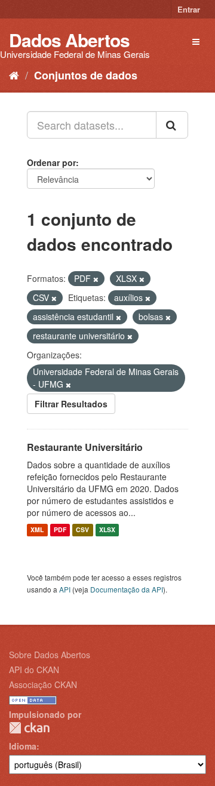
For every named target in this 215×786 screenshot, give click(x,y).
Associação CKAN (43, 684)
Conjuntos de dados (85, 75)
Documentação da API (126, 589)
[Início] (14, 74)
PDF (60, 530)
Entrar (188, 9)
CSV (82, 530)
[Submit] (172, 125)
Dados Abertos (69, 40)
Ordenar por (51, 162)
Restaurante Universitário (85, 447)
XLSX (107, 530)
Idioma (22, 746)
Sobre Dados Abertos (49, 655)
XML (37, 530)
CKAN (29, 727)
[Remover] (96, 279)
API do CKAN (34, 670)
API (64, 589)
